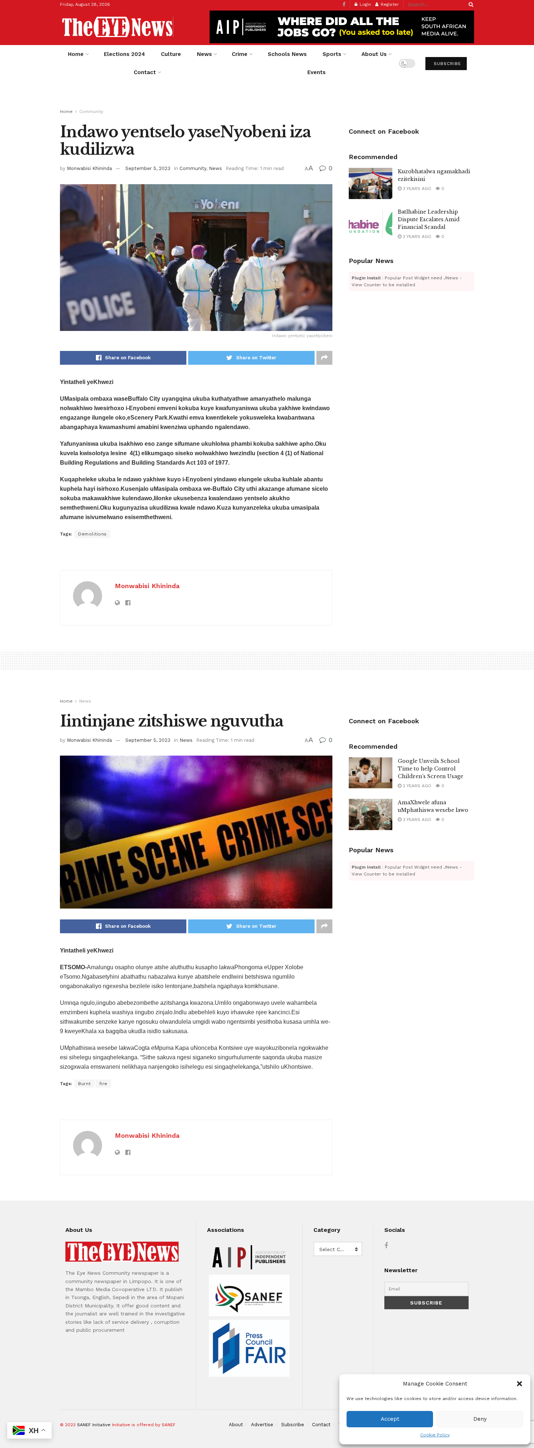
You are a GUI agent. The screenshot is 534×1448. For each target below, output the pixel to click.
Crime (239, 54)
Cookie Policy (435, 1434)
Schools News (287, 54)
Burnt (84, 1083)
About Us (374, 54)
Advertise (262, 1424)
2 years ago (416, 236)
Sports (332, 54)
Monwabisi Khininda (89, 168)
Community (91, 111)
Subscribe (446, 63)
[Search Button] (469, 4)
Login (364, 4)
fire (103, 1083)
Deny (480, 1419)
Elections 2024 (124, 54)
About (236, 1424)
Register (389, 4)
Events (316, 72)
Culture (171, 54)
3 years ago (416, 188)
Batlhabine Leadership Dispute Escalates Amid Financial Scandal (429, 219)
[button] (519, 1383)
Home (76, 54)
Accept (390, 1419)
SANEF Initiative (93, 1424)
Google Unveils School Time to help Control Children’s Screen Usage (430, 769)
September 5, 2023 (147, 168)
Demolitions (92, 534)
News (204, 54)
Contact (145, 72)
